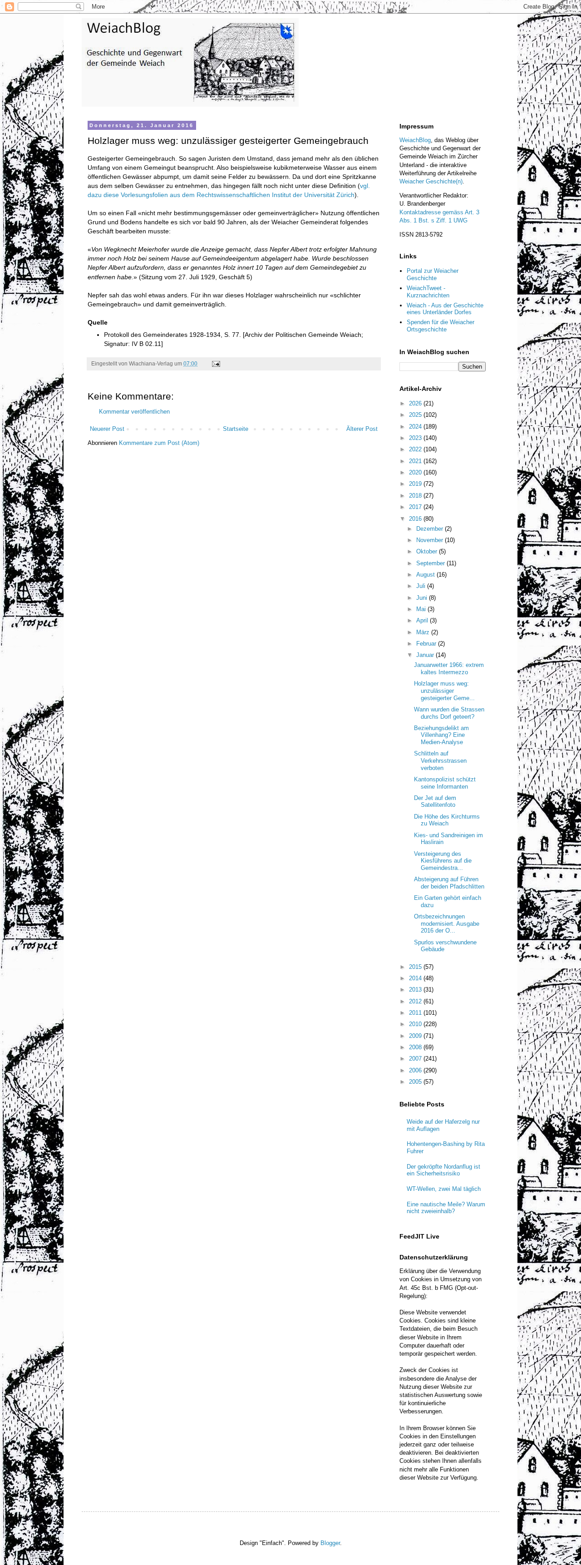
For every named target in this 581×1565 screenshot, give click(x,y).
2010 (416, 1024)
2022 (416, 449)
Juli (421, 586)
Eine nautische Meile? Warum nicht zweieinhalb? (446, 1208)
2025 (416, 414)
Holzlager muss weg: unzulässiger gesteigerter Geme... (444, 690)
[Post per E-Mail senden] (215, 363)
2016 (416, 518)
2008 (416, 1047)
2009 (416, 1035)
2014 (416, 978)
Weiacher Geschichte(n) (431, 181)
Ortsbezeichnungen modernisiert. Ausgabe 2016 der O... (446, 923)
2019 (416, 483)
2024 (416, 426)
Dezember (430, 528)
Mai (422, 609)
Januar (426, 655)
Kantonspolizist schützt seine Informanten (445, 783)
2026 (416, 403)
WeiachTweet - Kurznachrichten (428, 292)
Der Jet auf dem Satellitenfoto (435, 802)
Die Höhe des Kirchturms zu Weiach (447, 820)
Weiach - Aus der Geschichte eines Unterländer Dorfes (445, 309)
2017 (416, 507)
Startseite (235, 428)
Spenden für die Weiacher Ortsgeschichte (440, 326)
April (423, 620)
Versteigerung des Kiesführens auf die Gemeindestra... (443, 860)
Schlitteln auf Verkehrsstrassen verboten (440, 760)
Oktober (427, 551)
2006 (416, 1070)
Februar (427, 643)
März (423, 632)
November (430, 540)
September (431, 563)
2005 (416, 1081)
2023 (416, 437)
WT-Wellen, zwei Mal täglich (444, 1188)
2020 (416, 472)
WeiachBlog (415, 140)
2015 (416, 966)
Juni (422, 597)
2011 (416, 1012)
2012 (416, 1001)
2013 (416, 989)
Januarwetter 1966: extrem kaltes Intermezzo (449, 669)
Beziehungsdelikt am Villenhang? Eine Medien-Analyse (441, 735)
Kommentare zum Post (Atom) (159, 442)
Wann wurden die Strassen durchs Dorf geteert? (449, 713)
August (426, 574)
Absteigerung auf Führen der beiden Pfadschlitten (449, 883)
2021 (416, 461)
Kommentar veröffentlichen (134, 411)
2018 (416, 495)
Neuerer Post (107, 428)
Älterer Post (362, 428)
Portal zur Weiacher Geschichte (432, 274)
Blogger (330, 1543)
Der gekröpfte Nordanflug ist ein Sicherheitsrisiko (443, 1170)
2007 (416, 1058)
